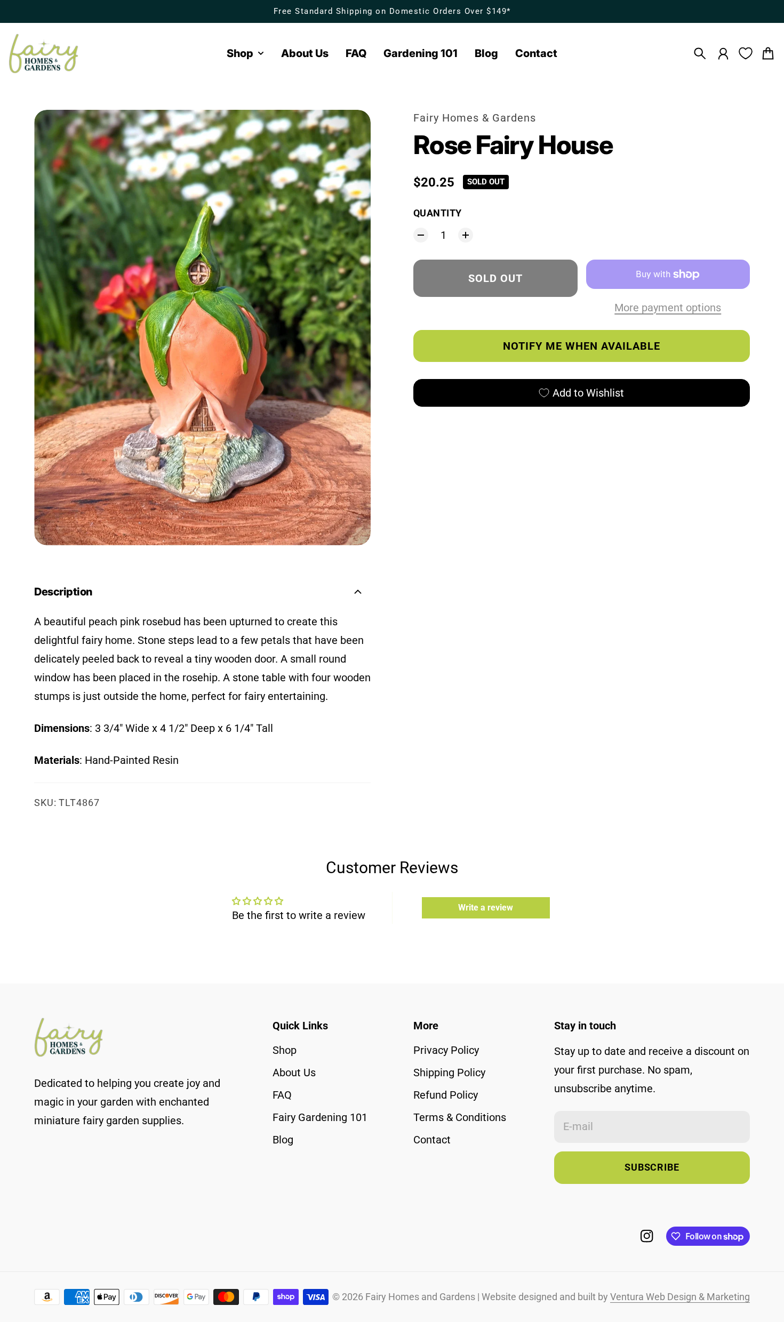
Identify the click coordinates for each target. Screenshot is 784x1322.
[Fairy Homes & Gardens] (44, 54)
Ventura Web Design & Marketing (680, 1297)
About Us (294, 1072)
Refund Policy (445, 1095)
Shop (285, 1050)
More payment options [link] (667, 307)
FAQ (282, 1095)
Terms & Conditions (459, 1117)
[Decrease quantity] (420, 235)
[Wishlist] (745, 53)
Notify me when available (581, 346)
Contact (432, 1139)
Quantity (437, 213)
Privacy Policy (446, 1050)
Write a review (485, 907)
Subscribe (652, 1167)
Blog (283, 1139)
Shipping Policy (449, 1072)
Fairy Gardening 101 (320, 1117)
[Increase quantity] (465, 235)
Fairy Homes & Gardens (474, 117)
